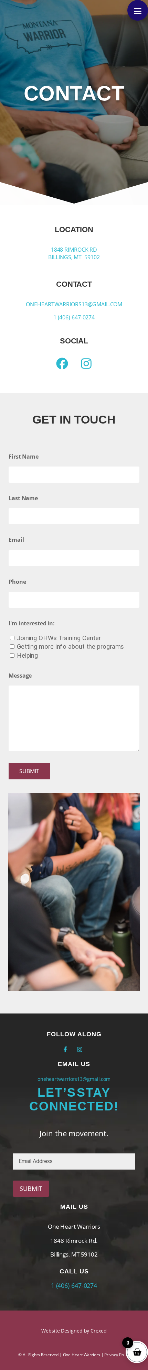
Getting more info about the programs (70, 646)
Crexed (98, 1330)
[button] (137, 10)
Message (20, 675)
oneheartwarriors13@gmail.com (74, 304)
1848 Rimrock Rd (74, 249)
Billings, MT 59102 (73, 257)
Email (16, 540)
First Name (24, 456)
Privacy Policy (117, 1355)
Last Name (23, 498)
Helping (27, 655)
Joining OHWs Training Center (59, 638)
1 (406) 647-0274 (74, 317)
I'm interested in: (32, 623)
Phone (17, 581)
